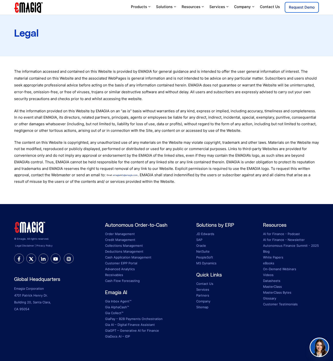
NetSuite (203, 251)
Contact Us (270, 6)
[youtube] (55, 258)
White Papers (273, 257)
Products (139, 6)
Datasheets (271, 281)
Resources (191, 6)
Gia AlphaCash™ (117, 307)
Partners (202, 295)
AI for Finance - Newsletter (284, 240)
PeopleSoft (204, 257)
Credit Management (120, 240)
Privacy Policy (44, 245)
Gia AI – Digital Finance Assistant (130, 325)
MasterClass (272, 287)
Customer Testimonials (280, 304)
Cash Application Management (128, 257)
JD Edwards (205, 234)
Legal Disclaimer (24, 245)
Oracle (201, 246)
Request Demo (302, 7)
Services (217, 6)
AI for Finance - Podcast (281, 234)
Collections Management (124, 246)
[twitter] (31, 258)
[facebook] (19, 258)
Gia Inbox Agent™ (118, 301)
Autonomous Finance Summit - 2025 (291, 246)
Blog (266, 251)
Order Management (120, 234)
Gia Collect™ (114, 313)
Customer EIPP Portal (121, 263)
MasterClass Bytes (277, 292)
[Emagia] (28, 7)
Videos (268, 275)
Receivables (114, 275)
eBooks (268, 263)
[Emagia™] (30, 227)
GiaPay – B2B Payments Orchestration (134, 319)
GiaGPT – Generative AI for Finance (132, 330)
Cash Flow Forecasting (122, 281)
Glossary (269, 298)
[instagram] (69, 258)
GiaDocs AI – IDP (117, 336)
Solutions (164, 6)
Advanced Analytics (120, 269)
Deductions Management (124, 251)
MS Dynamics (206, 263)
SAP (199, 240)
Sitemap (202, 307)
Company (242, 6)
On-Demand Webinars (279, 269)
